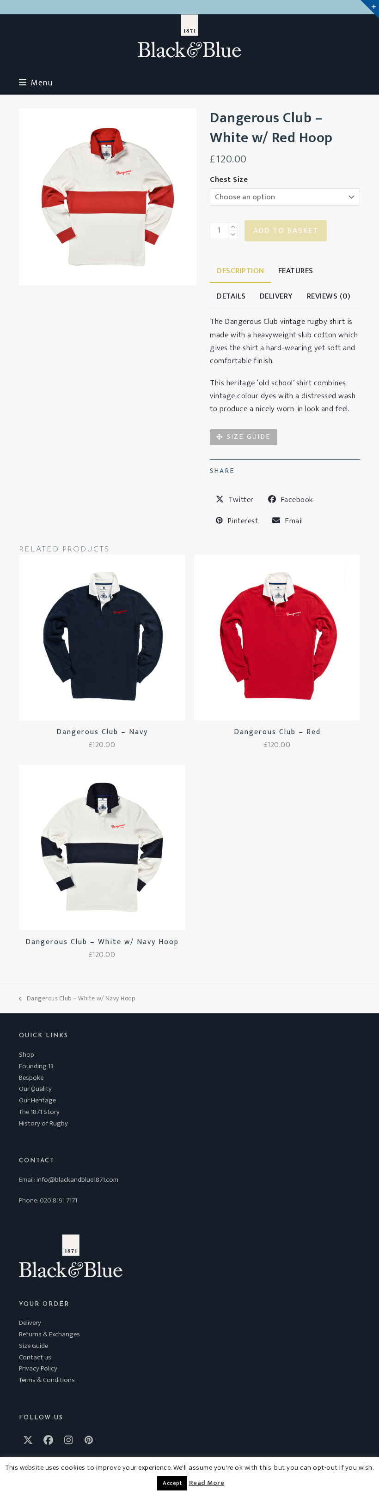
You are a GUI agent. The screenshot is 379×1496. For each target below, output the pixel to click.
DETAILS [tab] (231, 296)
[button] (35, 83)
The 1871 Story (39, 1112)
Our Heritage (37, 1100)
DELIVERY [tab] (276, 296)
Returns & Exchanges (49, 1334)
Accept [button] (172, 1483)
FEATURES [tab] (295, 270)
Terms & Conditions (47, 1380)
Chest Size (229, 179)
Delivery (30, 1322)
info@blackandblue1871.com (77, 1179)
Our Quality (35, 1089)
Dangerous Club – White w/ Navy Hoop (77, 998)
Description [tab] (240, 270)
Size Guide (33, 1346)
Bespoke (31, 1077)
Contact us (35, 1357)
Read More (207, 1483)
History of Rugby (43, 1123)
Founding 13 (36, 1066)
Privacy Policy (38, 1368)
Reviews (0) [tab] (329, 296)
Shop (26, 1054)
